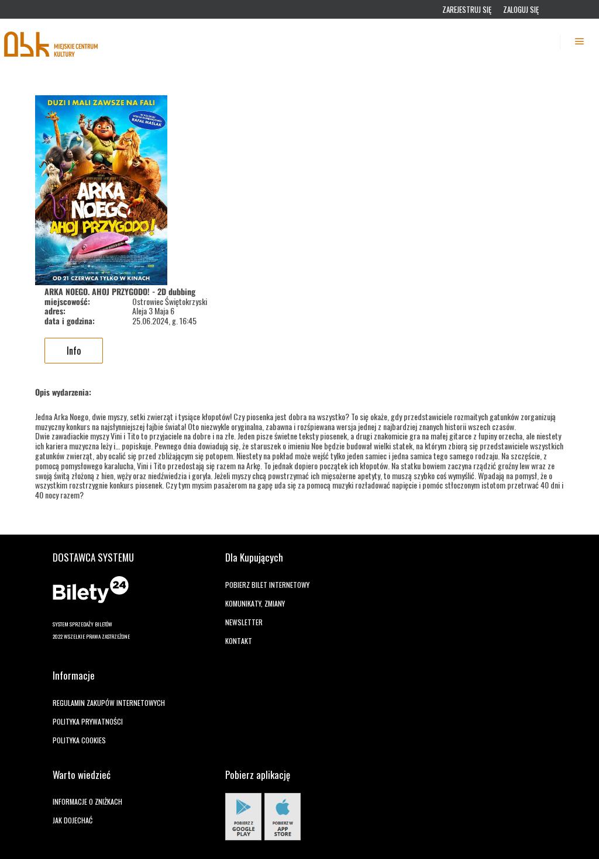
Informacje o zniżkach (87, 801)
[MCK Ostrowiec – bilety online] (51, 41)
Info (74, 351)
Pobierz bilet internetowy (267, 585)
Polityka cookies (79, 740)
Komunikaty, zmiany (255, 603)
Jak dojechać (72, 820)
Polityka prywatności (88, 721)
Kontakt (238, 641)
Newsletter (244, 622)
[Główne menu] (579, 41)
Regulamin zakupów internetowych (109, 703)
